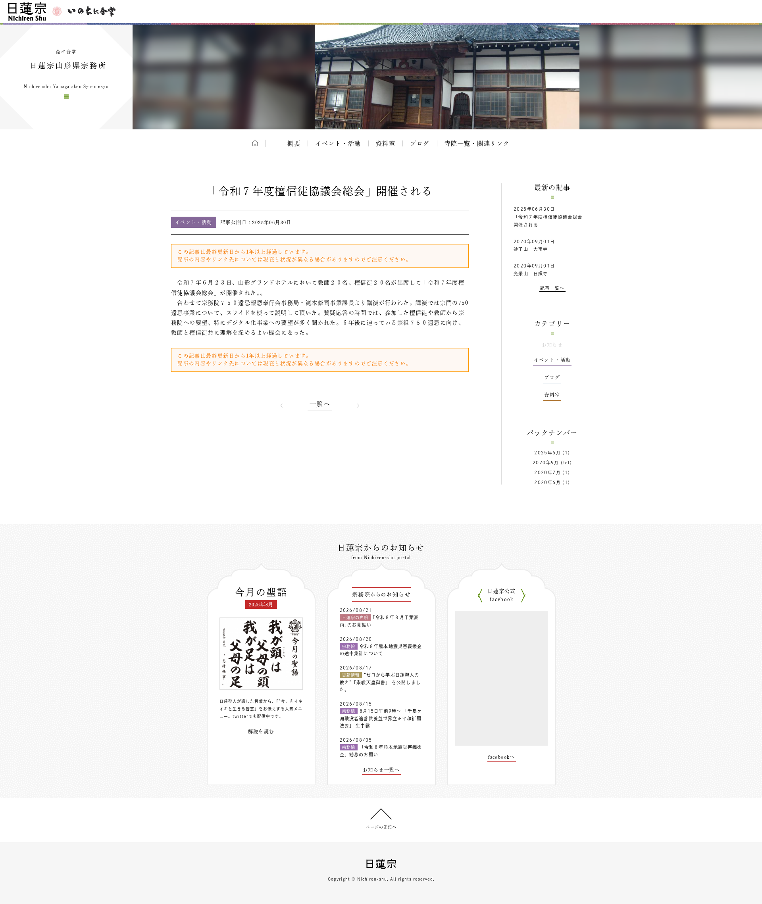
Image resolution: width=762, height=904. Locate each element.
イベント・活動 (338, 143)
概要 (293, 143)
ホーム (255, 143)
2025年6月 (547, 452)
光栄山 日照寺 (531, 273)
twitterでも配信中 (251, 716)
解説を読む (261, 731)
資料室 (386, 143)
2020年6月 (547, 482)
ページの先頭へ (381, 827)
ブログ (420, 143)
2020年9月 (546, 462)
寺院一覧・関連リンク (477, 143)
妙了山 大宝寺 (531, 249)
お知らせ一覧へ (381, 769)
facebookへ (501, 756)
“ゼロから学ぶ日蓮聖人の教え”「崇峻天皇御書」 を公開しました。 (380, 682)
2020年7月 (547, 472)
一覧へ (320, 404)
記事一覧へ (552, 288)
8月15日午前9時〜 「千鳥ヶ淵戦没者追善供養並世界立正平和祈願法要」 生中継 (381, 718)
